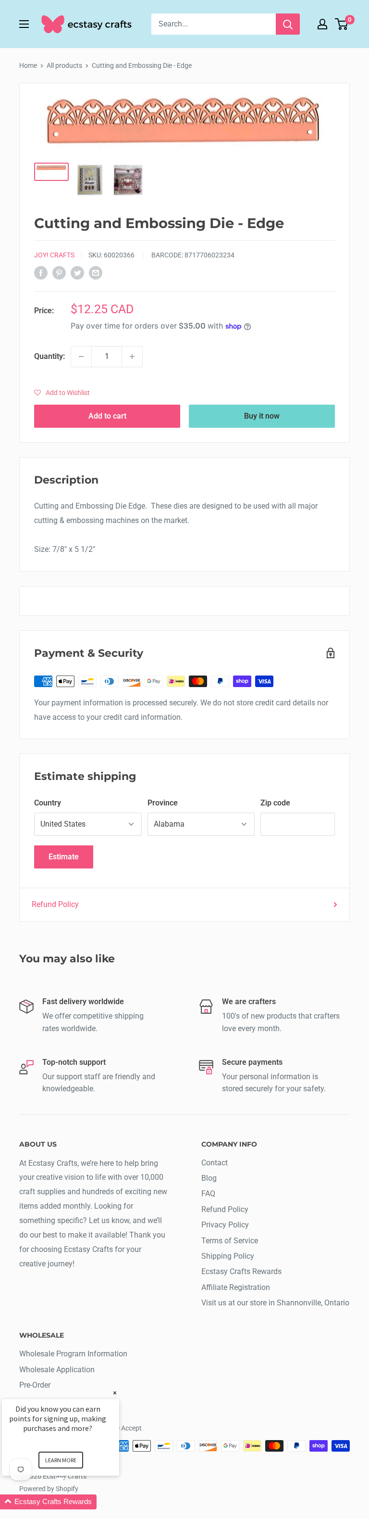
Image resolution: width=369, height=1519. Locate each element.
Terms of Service (229, 1240)
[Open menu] (24, 24)
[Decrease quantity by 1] (81, 356)
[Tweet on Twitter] (77, 272)
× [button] (115, 1392)
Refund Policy (55, 904)
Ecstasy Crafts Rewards (241, 1271)
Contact (214, 1162)
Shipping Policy (227, 1256)
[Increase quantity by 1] (132, 356)
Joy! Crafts (54, 255)
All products (64, 65)
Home (28, 65)
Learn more (60, 1460)
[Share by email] (95, 272)
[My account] (322, 24)
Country (47, 802)
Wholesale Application (57, 1369)
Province (163, 802)
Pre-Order (34, 1385)
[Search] (288, 24)
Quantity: (49, 356)
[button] (62, 393)
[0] (342, 24)
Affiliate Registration (235, 1287)
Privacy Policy (225, 1224)
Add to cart (107, 416)
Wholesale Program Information (73, 1353)
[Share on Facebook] (41, 272)
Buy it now (262, 416)
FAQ (208, 1193)
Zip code (275, 802)
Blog (209, 1178)
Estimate (64, 856)
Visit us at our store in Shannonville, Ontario (275, 1302)
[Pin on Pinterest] (59, 272)
